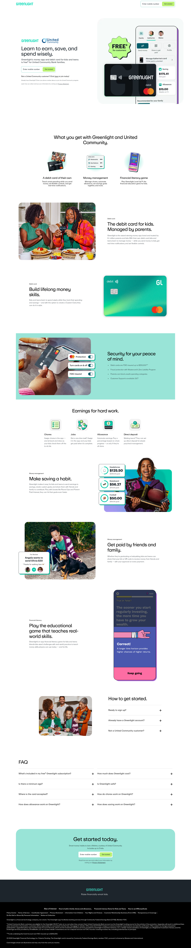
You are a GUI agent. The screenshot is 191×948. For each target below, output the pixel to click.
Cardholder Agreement (40, 913)
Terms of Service (24, 913)
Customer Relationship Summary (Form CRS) (120, 913)
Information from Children (74, 913)
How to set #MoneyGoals (137, 909)
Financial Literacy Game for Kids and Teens (110, 909)
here (56, 76)
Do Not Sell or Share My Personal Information (23, 915)
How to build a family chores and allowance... (75, 909)
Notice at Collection (48, 915)
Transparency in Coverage (147, 913)
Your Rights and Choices (93, 913)
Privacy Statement (63, 84)
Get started (168, 4)
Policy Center (11, 913)
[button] (158, 4)
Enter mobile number (150, 4)
